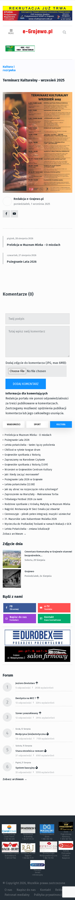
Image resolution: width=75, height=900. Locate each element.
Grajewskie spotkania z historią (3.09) (26, 464)
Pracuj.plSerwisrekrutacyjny (37, 872)
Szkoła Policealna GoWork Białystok (66, 854)
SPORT (37, 424)
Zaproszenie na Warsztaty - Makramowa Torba (31, 494)
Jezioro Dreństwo (25, 683)
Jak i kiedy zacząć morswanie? (22, 474)
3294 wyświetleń (45, 702)
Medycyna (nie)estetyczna (30, 734)
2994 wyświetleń (45, 717)
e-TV (48, 607)
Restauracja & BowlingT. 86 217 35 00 (28, 836)
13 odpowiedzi (23, 702)
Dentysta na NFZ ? (25, 698)
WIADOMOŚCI (13, 424)
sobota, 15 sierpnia (23, 746)
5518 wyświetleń (45, 772)
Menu (11, 33)
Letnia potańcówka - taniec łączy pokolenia (30, 444)
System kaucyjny (25, 767)
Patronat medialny (17, 895)
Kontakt (52, 618)
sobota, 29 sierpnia (35, 560)
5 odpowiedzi (23, 687)
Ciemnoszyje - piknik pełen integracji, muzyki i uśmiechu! (37, 514)
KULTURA (60, 424)
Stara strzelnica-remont (29, 751)
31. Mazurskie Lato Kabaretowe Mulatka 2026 (31, 519)
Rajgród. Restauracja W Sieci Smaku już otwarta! (32, 509)
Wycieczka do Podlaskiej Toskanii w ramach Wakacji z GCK (38, 524)
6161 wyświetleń (45, 755)
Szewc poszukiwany (26, 713)
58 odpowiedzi (23, 738)
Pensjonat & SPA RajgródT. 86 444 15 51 (28, 855)
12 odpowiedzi (23, 717)
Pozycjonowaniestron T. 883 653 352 (47, 836)
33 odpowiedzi (23, 772)
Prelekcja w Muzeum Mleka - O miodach (33, 245)
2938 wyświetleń (44, 687)
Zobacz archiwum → (14, 533)
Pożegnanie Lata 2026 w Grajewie (24, 479)
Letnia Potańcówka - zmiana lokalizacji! (27, 528)
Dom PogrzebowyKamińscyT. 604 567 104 (66, 835)
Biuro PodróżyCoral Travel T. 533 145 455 (9, 836)
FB (14, 607)
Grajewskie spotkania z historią (23, 454)
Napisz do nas (18, 618)
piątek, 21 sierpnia (23, 763)
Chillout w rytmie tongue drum (22, 449)
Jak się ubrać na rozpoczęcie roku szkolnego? (31, 489)
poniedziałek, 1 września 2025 (32, 204)
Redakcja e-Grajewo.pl (29, 199)
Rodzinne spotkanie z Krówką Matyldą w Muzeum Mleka (37, 504)
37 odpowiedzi (23, 755)
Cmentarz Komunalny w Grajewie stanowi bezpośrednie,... (48, 553)
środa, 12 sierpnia (23, 729)
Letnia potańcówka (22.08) (20, 484)
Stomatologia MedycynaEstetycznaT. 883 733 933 (48, 855)
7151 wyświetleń (45, 738)
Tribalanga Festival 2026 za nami (23, 499)
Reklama (61, 890)
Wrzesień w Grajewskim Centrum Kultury (28, 469)
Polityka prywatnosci (48, 895)
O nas (8, 890)
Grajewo (29, 571)
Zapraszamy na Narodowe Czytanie (25, 459)
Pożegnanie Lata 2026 (22, 261)
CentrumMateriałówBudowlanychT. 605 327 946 (10, 855)
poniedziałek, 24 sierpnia (38, 576)
